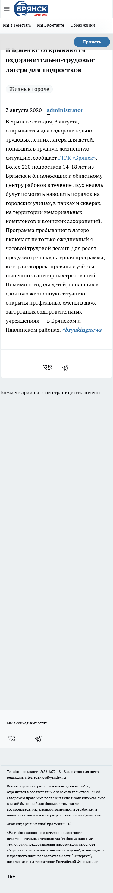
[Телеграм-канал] (38, 738)
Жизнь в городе (29, 88)
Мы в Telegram (17, 25)
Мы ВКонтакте (50, 25)
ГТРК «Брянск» (77, 157)
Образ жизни (83, 25)
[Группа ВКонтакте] (11, 738)
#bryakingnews (81, 329)
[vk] (48, 367)
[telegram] (67, 367)
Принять (92, 42)
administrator (65, 110)
